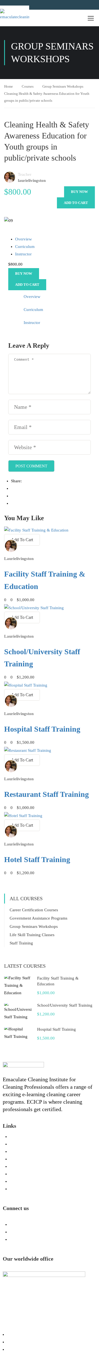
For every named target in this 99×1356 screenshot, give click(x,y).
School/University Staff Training (64, 1005)
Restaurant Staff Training (46, 794)
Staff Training (21, 943)
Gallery (16, 1151)
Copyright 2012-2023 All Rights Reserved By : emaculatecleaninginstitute (47, 1325)
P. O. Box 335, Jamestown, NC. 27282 (48, 1239)
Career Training (20, 1334)
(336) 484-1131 (29, 1224)
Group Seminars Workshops (62, 86)
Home (8, 86)
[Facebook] (12, 488)
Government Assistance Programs (38, 918)
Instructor (23, 254)
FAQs (14, 1166)
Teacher (24, 174)
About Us (18, 1159)
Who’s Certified (20, 1342)
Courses (28, 86)
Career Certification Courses (34, 910)
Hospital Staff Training (42, 729)
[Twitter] (12, 496)
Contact (16, 1189)
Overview (23, 239)
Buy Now (79, 192)
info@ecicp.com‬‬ (29, 1232)
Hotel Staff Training (37, 859)
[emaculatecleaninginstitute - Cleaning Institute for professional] (14, 15)
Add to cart (76, 203)
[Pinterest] (12, 503)
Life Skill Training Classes (32, 935)
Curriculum (25, 246)
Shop (14, 1181)
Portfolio (17, 1144)
